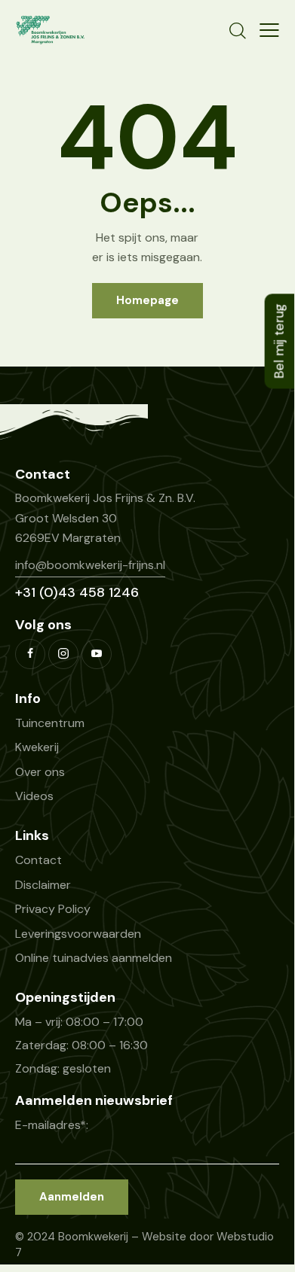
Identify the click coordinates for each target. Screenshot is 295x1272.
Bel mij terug (279, 341)
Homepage (147, 300)
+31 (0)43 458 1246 (77, 592)
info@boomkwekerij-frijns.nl (90, 565)
